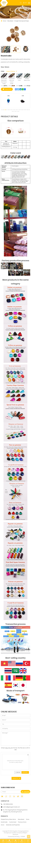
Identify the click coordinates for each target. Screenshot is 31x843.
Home (4, 21)
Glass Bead (10, 21)
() (26, 2)
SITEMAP (23, 836)
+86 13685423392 (8, 804)
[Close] (28, 755)
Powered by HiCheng (13, 836)
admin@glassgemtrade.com (11, 807)
